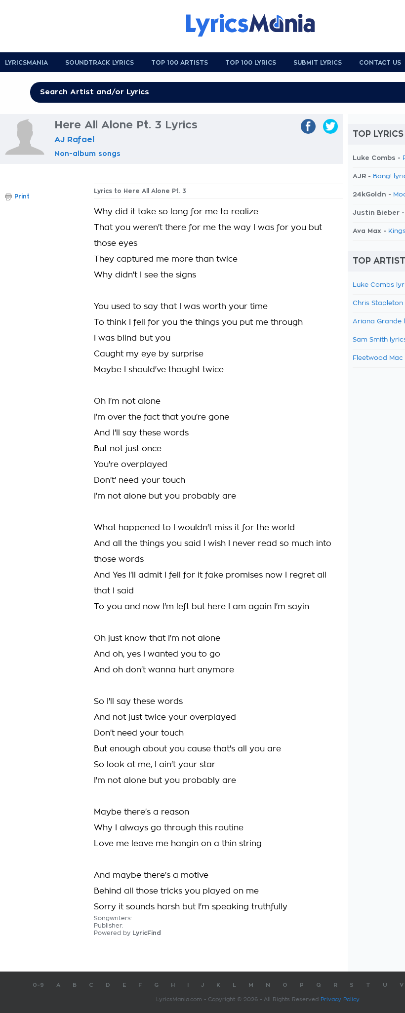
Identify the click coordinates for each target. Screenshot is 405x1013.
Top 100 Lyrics (250, 63)
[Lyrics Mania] (257, 25)
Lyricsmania (26, 63)
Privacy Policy (340, 999)
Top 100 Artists (179, 63)
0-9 (38, 985)
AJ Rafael (74, 140)
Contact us (380, 63)
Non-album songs (87, 153)
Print (22, 196)
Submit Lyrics (317, 63)
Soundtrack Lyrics (99, 63)
